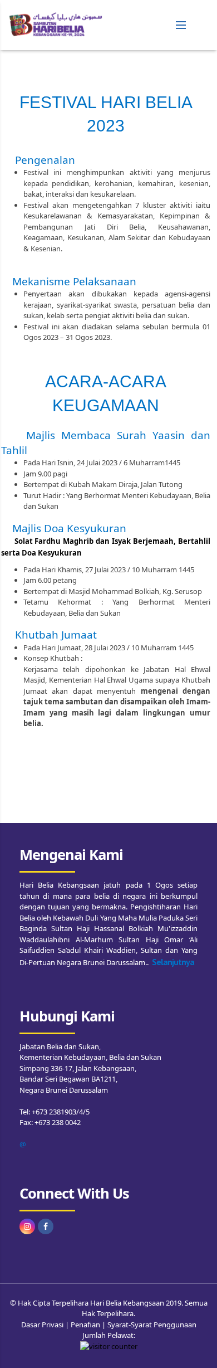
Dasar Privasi (42, 1325)
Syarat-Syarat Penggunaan (151, 1325)
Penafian (85, 1325)
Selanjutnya (173, 961)
